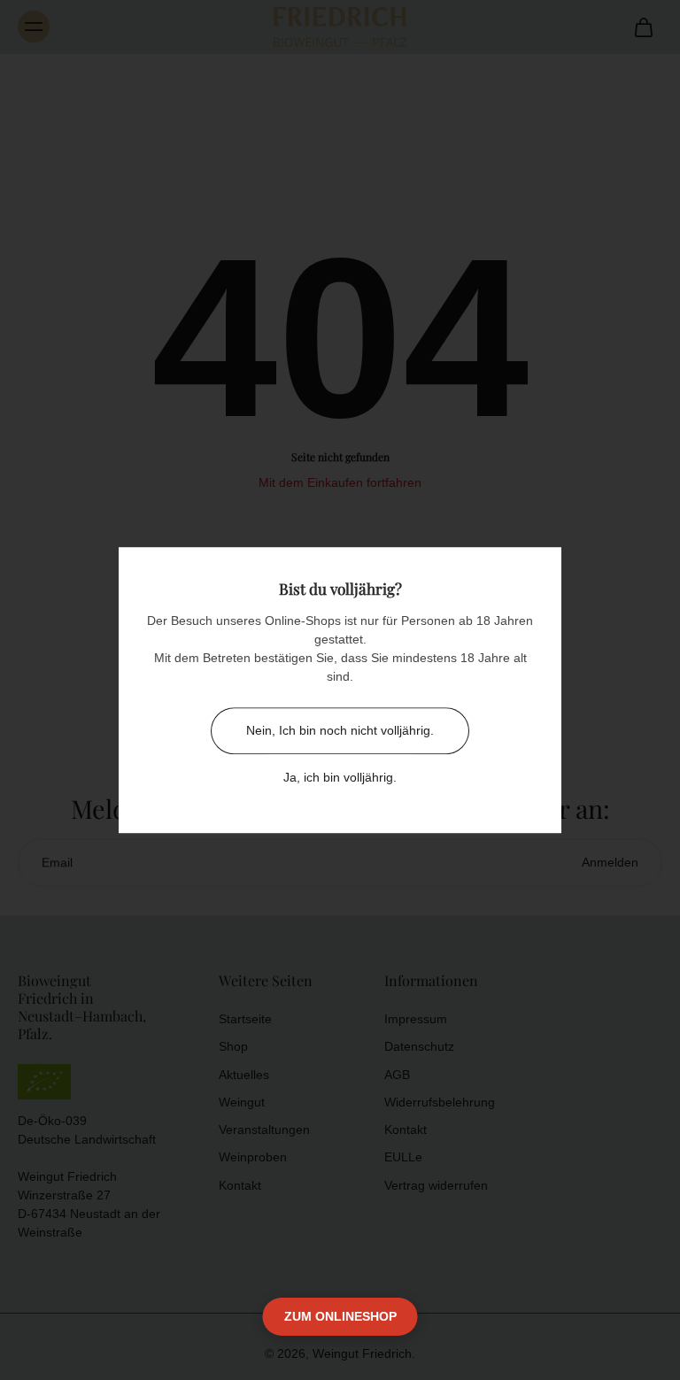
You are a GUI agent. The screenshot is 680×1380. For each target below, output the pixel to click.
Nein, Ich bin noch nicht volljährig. (340, 730)
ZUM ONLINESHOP (340, 1316)
